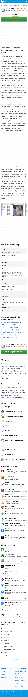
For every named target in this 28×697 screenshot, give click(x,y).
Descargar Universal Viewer (8, 329)
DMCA (16, 683)
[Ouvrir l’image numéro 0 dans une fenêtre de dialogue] (12, 209)
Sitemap (3, 677)
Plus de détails (14, 659)
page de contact (6, 397)
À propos (3, 668)
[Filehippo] (5, 1)
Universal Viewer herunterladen (9, 322)
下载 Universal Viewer (7, 324)
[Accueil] (1, 5)
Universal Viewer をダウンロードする (11, 332)
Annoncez (4, 674)
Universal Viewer (16, 8)
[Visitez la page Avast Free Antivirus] (14, 15)
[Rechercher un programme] (23, 1)
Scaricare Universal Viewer (8, 327)
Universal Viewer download (8, 337)
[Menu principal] (26, 1)
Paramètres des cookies (19, 687)
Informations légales (20, 680)
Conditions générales (20, 668)
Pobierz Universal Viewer (8, 335)
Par (9, 10)
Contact (3, 671)
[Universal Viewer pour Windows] (3, 10)
